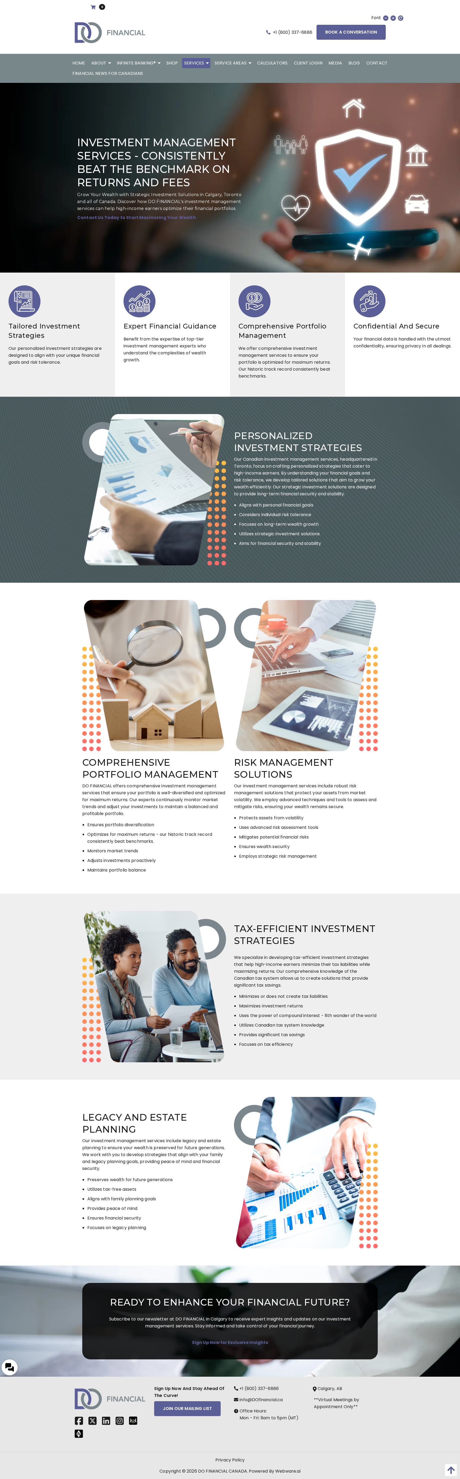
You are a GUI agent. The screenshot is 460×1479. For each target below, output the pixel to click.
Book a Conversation (351, 32)
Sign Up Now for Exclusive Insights (230, 1342)
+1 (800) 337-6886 (292, 32)
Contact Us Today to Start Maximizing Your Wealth (136, 217)
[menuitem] (78, 63)
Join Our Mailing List (187, 1408)
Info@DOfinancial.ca (260, 1400)
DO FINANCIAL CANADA (222, 1471)
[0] (94, 7)
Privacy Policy (230, 1460)
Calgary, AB (330, 1388)
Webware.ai (288, 1471)
